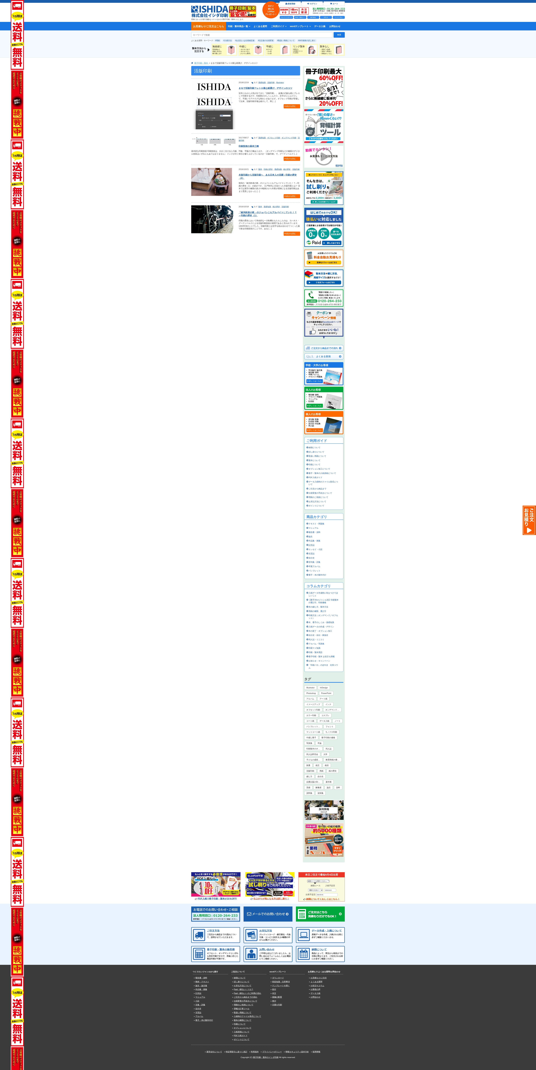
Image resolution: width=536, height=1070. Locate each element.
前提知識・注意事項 (281, 982)
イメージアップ (313, 704)
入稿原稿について (241, 1032)
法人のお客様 (313, 389)
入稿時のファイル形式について (247, 1016)
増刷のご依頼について (318, 497)
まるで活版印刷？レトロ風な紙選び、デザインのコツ (265, 88)
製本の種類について (242, 1020)
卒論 (319, 743)
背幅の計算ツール (241, 1009)
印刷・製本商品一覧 (238, 26)
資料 (338, 787)
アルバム (310, 699)
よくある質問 (260, 26)
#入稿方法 (227, 40)
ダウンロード (278, 978)
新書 (308, 765)
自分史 (311, 558)
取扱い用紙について (317, 456)
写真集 (309, 743)
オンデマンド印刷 (289, 138)
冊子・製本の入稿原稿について (322, 473)
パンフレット (314, 571)
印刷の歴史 (268, 169)
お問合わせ (334, 26)
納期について (314, 447)
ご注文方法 (213, 930)
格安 (327, 765)
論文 (311, 536)
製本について (314, 460)
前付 (274, 989)
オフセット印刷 (273, 138)
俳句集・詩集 (314, 562)
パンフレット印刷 (314, 726)
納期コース (315, 885)
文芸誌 (311, 553)
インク (328, 704)
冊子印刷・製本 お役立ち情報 (322, 656)
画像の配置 (277, 997)
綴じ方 (309, 776)
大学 (325, 754)
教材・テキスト (202, 982)
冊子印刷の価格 (328, 737)
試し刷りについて (316, 452)
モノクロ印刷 (331, 732)
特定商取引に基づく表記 (236, 1052)
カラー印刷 (311, 715)
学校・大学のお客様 (317, 365)
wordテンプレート (299, 26)
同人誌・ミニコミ (316, 639)
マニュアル (313, 528)
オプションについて (242, 1028)
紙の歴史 (287, 169)
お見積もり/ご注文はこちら (208, 26)
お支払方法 (265, 930)
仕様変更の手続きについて (320, 493)
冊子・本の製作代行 (317, 575)
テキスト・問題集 (316, 524)
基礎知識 (262, 82)
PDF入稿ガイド (315, 477)
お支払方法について (317, 501)
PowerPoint (326, 693)
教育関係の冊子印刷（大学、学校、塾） (334, 760)
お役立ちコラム (317, 985)
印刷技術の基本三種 (249, 146)
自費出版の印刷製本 (314, 782)
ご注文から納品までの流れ (245, 997)
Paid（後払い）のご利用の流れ (247, 993)
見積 (308, 787)
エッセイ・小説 (315, 549)
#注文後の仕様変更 (266, 40)
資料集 (309, 793)
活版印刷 (271, 82)
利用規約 (255, 1052)
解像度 (318, 787)
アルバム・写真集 (316, 644)
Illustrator (280, 82)
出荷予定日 (310, 894)
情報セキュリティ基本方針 (297, 1052)
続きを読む (291, 106)
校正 (318, 765)
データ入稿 (319, 26)
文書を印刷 (277, 1005)
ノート (337, 721)
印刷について (314, 464)
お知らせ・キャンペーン (319, 661)
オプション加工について (319, 469)
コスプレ (325, 715)
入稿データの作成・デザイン (321, 627)
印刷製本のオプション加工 (314, 749)
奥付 (274, 1001)
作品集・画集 (314, 541)
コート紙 (310, 721)
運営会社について (214, 1052)
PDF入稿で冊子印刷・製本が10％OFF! (217, 898)
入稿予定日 (330, 885)
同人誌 (329, 749)
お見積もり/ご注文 (319, 978)
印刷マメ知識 (314, 648)
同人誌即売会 (312, 754)
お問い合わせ (266, 949)
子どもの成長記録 (314, 760)
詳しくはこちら (315, 381)
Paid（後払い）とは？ (243, 989)
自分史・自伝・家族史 (318, 635)
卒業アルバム (314, 566)
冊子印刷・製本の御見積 (221, 949)
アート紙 (323, 699)
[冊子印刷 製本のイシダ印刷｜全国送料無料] (209, 7)
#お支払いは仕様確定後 (244, 40)
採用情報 (316, 1052)
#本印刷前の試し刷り (306, 40)
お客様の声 (315, 989)
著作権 (329, 782)
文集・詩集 (200, 1005)
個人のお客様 (313, 414)
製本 (260, 169)
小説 (197, 1001)
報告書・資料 (314, 532)
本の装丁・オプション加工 (320, 631)
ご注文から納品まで (317, 489)
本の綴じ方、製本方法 (318, 607)
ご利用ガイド (277, 26)
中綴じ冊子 (311, 737)
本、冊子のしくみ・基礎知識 (321, 622)
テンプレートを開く (281, 985)
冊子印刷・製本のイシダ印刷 (265, 1057)
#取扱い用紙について (286, 40)
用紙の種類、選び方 (317, 611)
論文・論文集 (201, 985)
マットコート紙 (313, 732)
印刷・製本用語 (315, 652)
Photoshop (311, 693)
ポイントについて (316, 506)
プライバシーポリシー (272, 1052)
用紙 (321, 771)
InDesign (324, 688)
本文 (274, 993)
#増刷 (217, 40)
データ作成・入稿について (327, 930)
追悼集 (320, 793)
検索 (339, 35)
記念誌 (311, 545)
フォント (329, 726)
